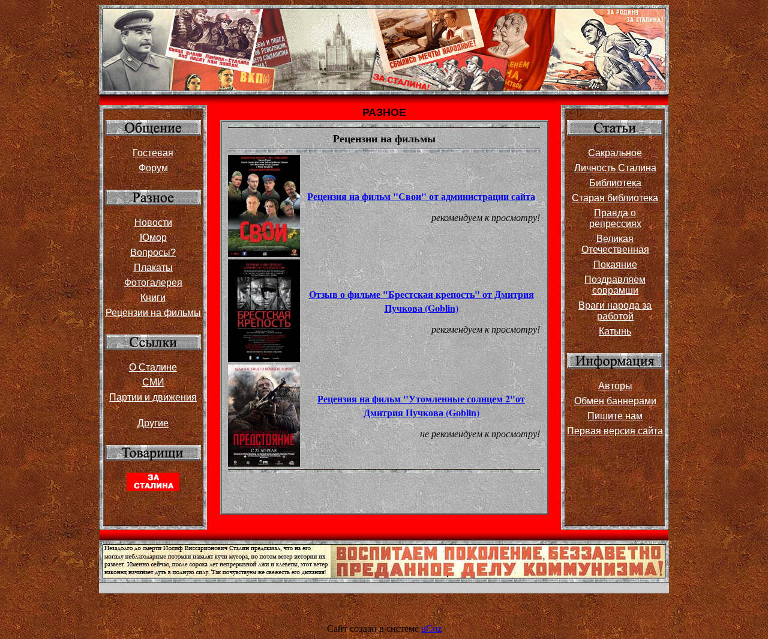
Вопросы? (153, 252)
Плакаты (153, 267)
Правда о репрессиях (615, 218)
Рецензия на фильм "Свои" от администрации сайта (421, 196)
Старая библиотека (615, 198)
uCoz (431, 628)
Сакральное (615, 153)
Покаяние (615, 264)
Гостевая (153, 153)
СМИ (153, 382)
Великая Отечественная (615, 244)
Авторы (615, 386)
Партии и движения (153, 397)
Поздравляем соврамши (615, 284)
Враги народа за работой (615, 310)
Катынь (615, 331)
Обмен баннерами (615, 401)
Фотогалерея (153, 282)
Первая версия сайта (615, 431)
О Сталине (153, 367)
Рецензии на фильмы (153, 312)
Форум (153, 168)
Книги (153, 297)
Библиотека (615, 183)
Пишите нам (615, 416)
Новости (153, 222)
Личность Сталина (615, 168)
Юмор (153, 237)
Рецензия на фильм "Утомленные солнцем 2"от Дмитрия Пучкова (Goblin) (421, 405)
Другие (153, 423)
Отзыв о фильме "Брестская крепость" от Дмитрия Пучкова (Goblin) (421, 301)
